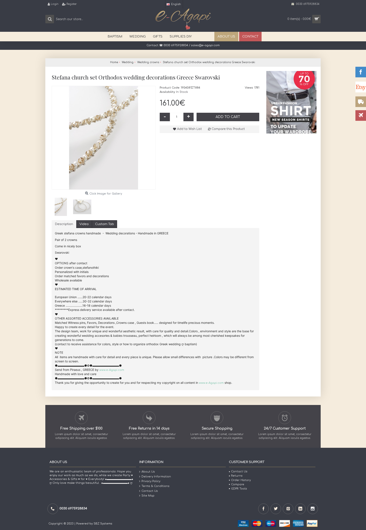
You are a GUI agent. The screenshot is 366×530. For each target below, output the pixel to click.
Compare (237, 484)
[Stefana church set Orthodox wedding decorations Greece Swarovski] (103, 138)
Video (84, 224)
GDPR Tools (239, 488)
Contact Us (149, 490)
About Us (148, 471)
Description (64, 224)
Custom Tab (104, 224)
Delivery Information (156, 476)
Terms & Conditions (155, 486)
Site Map (147, 495)
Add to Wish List (189, 129)
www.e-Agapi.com (111, 370)
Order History (241, 480)
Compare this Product (228, 129)
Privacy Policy (150, 481)
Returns (237, 475)
